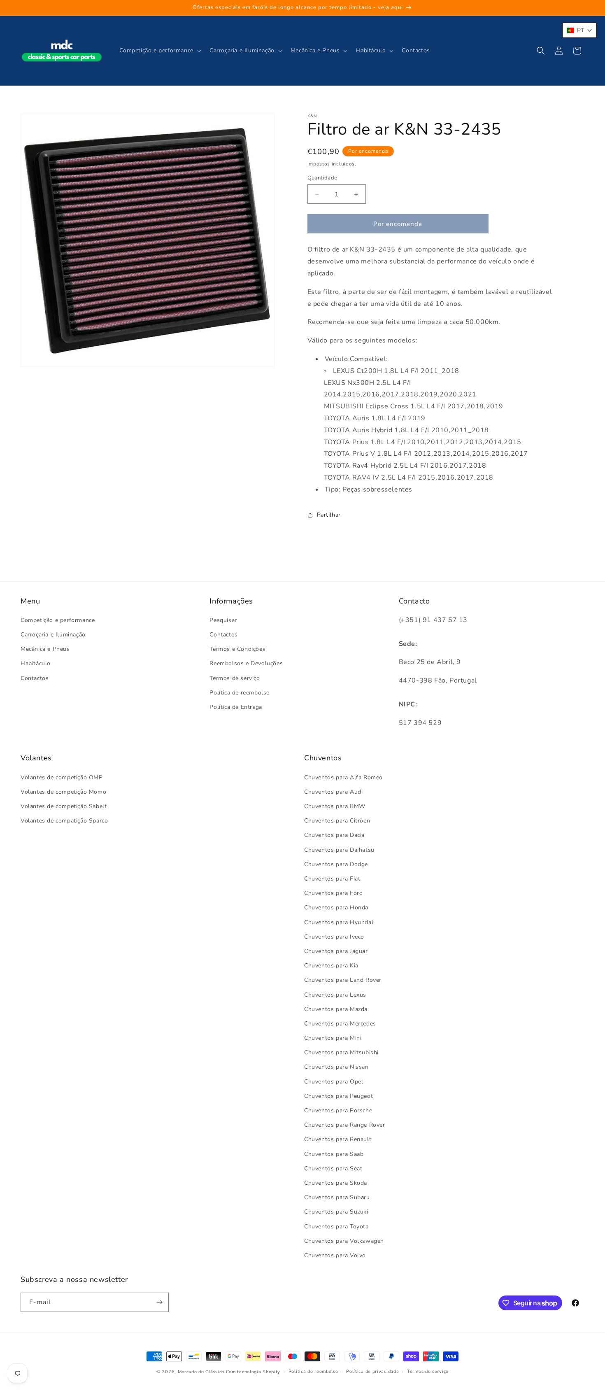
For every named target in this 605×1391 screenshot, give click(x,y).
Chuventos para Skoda (335, 1183)
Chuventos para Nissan (336, 1067)
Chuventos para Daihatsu (339, 850)
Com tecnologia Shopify (253, 1372)
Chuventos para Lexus (335, 995)
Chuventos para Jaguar (336, 951)
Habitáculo (36, 663)
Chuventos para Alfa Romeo (343, 777)
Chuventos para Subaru (337, 1197)
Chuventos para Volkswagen (344, 1241)
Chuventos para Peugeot (338, 1096)
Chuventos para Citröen (337, 821)
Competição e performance (58, 620)
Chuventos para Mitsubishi (341, 1052)
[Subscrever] (159, 1302)
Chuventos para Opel (333, 1082)
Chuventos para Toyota (336, 1226)
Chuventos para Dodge (336, 864)
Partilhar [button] (329, 515)
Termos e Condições (237, 649)
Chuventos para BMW (334, 806)
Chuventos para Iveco (334, 937)
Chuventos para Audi (333, 792)
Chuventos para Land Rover (343, 980)
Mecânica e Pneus (45, 649)
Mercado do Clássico (201, 1372)
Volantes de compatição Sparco (64, 821)
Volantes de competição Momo (63, 792)
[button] (159, 50)
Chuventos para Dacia (334, 835)
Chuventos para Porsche (338, 1110)
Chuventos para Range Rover (344, 1125)
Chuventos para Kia (331, 965)
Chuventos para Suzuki (336, 1212)
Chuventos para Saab (333, 1154)
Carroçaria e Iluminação (53, 634)
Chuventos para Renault (337, 1139)
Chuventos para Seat (333, 1168)
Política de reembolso (239, 693)
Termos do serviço (428, 1371)
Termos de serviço (234, 678)
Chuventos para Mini (332, 1038)
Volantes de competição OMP (62, 777)
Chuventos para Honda (336, 907)
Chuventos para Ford (333, 893)
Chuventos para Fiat (332, 879)
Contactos (35, 678)
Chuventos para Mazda (336, 1009)
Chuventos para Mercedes (340, 1024)
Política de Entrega (235, 707)
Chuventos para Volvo (335, 1255)
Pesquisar (223, 620)
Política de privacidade (372, 1371)
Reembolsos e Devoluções (246, 663)
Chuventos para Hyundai (338, 922)
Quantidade (322, 178)
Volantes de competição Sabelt (64, 806)
